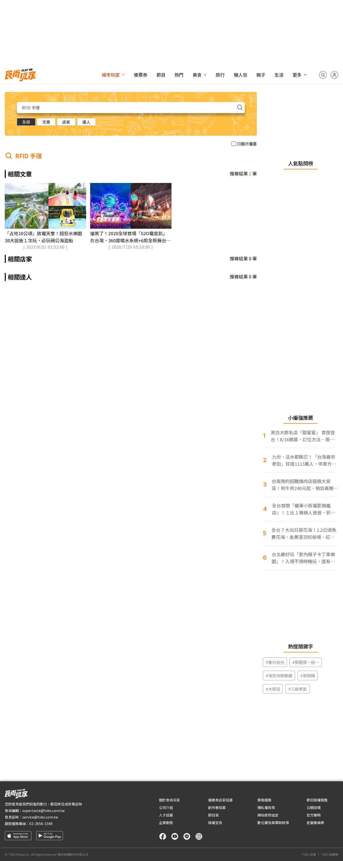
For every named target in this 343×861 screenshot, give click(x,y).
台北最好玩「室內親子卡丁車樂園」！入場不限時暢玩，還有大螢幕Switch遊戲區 (303, 558)
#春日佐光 (275, 662)
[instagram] (199, 836)
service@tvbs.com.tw (40, 817)
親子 (260, 74)
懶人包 (240, 74)
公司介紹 (166, 807)
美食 (197, 74)
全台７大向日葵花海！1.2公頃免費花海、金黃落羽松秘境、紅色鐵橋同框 (303, 533)
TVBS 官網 (309, 854)
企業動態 (166, 822)
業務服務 (264, 799)
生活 (278, 74)
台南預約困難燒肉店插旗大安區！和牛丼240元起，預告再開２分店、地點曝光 (305, 485)
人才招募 (166, 815)
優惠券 (140, 74)
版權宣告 (215, 822)
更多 (297, 74)
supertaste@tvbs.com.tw (43, 810)
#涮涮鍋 (307, 676)
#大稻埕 (273, 689)
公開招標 (314, 807)
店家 (66, 122)
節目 (160, 74)
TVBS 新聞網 (329, 854)
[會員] (334, 75)
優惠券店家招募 (220, 799)
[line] (187, 836)
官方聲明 (314, 815)
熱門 (179, 74)
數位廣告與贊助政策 (273, 822)
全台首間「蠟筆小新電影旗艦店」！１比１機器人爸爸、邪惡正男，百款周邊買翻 (303, 509)
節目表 (213, 815)
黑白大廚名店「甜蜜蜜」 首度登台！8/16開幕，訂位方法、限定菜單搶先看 (303, 436)
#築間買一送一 (305, 662)
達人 (86, 122)
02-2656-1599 (40, 823)
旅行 (220, 74)
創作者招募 (217, 807)
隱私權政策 (266, 807)
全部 (26, 122)
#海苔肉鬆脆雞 (279, 676)
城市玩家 (111, 74)
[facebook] (162, 836)
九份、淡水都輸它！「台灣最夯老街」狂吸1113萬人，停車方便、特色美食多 (303, 460)
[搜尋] (323, 75)
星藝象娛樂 (315, 822)
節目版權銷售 (317, 799)
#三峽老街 (297, 689)
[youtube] (175, 836)
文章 (46, 122)
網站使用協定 (267, 815)
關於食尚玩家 (169, 799)
